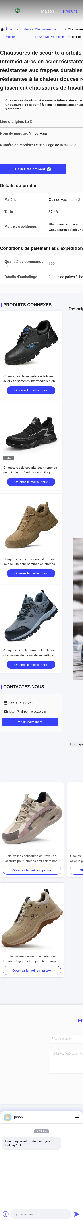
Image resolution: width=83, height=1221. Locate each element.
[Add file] (6, 1214)
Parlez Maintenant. (30, 169)
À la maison (11, 32)
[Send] (76, 1214)
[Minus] (76, 1117)
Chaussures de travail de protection (49, 32)
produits (25, 29)
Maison (47, 11)
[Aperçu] (18, 11)
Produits (70, 11)
